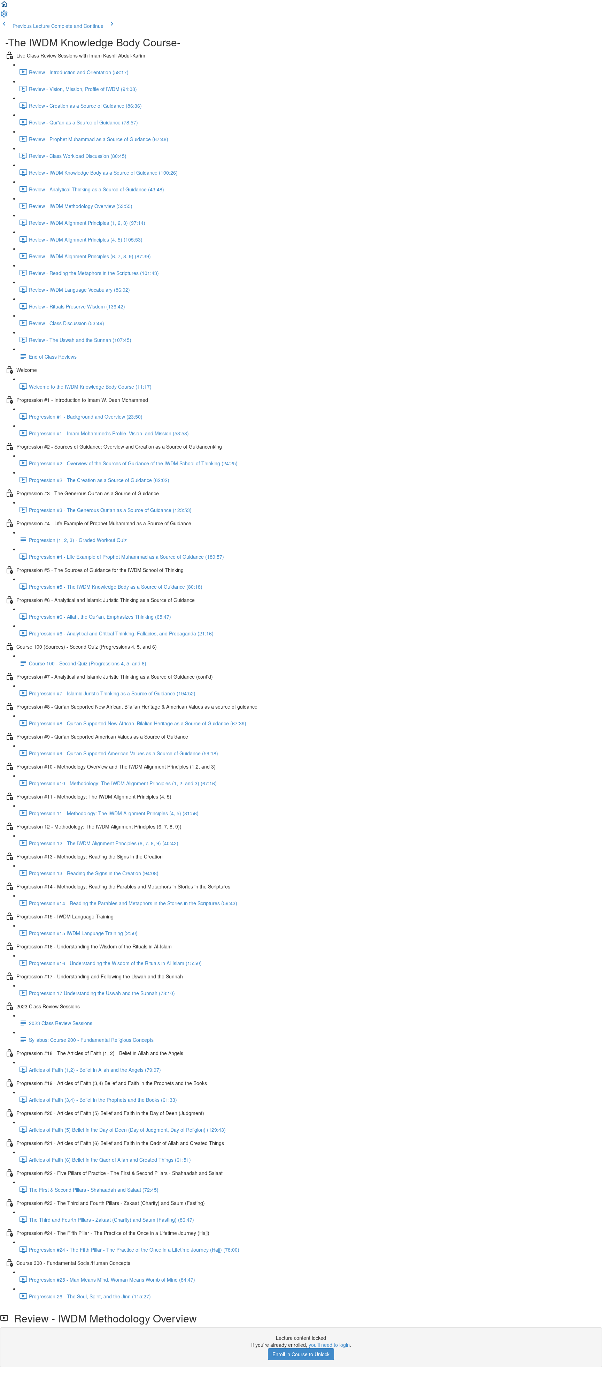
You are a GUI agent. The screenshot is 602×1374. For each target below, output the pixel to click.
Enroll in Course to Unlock (301, 1354)
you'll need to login (329, 1344)
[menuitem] (4, 16)
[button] (4, 6)
